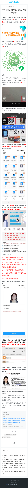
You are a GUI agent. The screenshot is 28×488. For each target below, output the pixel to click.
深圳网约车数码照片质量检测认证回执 (14, 463)
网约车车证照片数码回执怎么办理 (13, 465)
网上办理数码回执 (6, 437)
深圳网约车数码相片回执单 (10, 434)
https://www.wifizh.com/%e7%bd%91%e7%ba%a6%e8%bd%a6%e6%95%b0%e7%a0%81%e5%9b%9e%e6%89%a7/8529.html (14, 420)
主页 (3, 6)
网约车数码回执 (10, 6)
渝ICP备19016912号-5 (13, 484)
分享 (14, 444)
